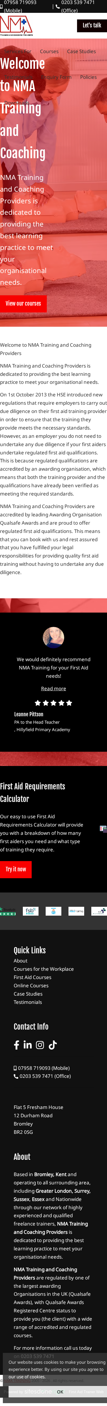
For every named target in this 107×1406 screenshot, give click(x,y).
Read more (53, 688)
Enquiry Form (56, 77)
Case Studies (81, 51)
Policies (88, 77)
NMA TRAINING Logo (16, 26)
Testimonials (18, 77)
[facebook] (16, 1045)
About (54, 961)
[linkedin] (28, 1045)
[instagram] (40, 1045)
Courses (49, 51)
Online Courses (54, 986)
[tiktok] (52, 1045)
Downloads (17, 103)
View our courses (23, 303)
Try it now (16, 869)
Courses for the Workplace (54, 969)
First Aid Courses (54, 977)
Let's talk (92, 25)
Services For (18, 51)
